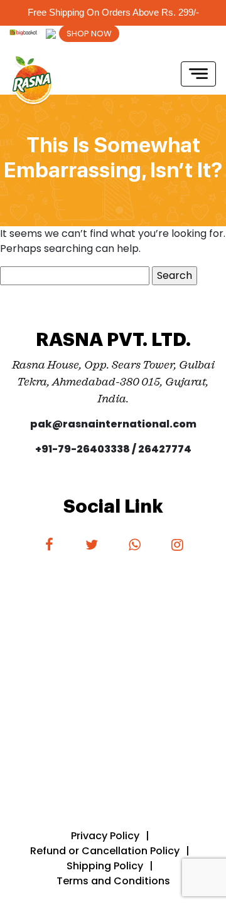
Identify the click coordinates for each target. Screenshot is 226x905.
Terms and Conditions (113, 881)
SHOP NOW (89, 33)
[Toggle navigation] (198, 73)
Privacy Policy (105, 836)
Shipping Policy (105, 866)
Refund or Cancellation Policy (105, 851)
